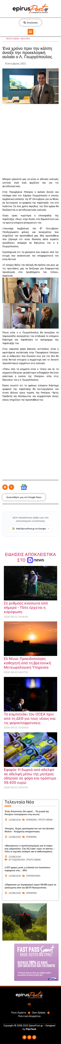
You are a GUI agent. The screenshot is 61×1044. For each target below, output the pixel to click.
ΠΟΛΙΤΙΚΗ (25, 39)
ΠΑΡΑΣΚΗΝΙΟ (33, 875)
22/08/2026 (15, 820)
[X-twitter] (29, 1037)
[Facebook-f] (24, 1037)
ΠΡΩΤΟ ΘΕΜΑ (12, 39)
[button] (30, 32)
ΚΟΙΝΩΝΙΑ (31, 819)
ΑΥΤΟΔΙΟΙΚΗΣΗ (17, 859)
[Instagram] (34, 1037)
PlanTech (31, 1029)
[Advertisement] (30, 140)
